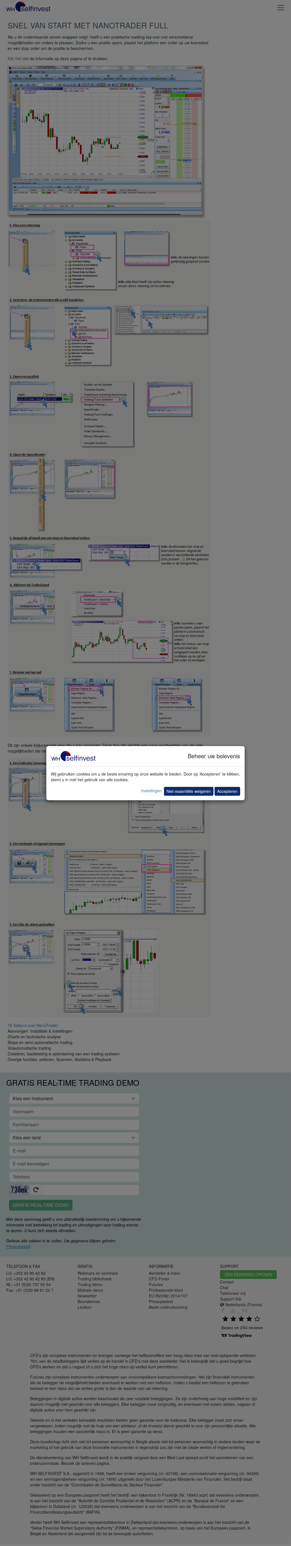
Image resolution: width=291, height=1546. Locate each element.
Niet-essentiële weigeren (189, 791)
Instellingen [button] (151, 790)
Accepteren (227, 791)
